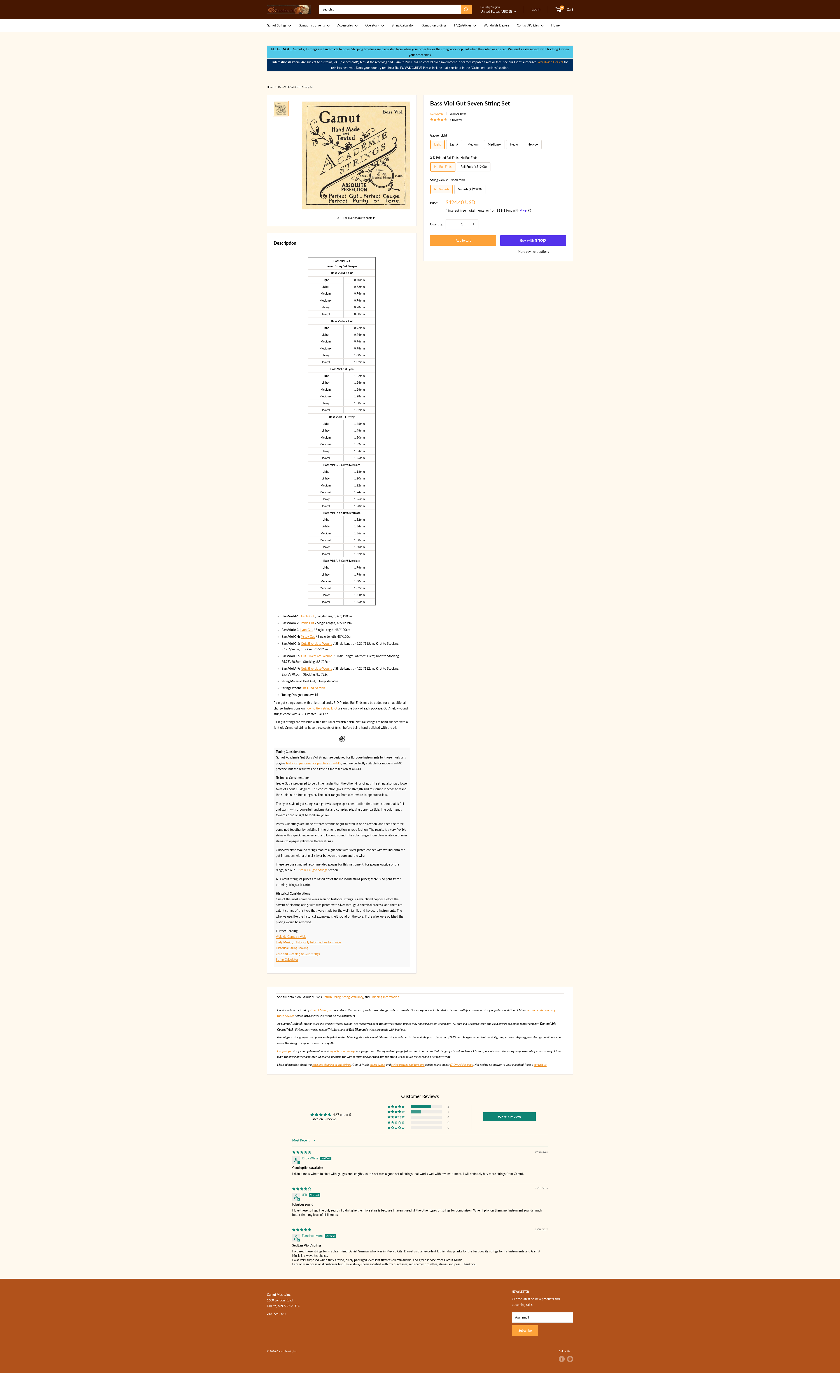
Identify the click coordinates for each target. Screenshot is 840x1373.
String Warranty (352, 997)
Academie (436, 113)
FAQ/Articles (462, 25)
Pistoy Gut (308, 636)
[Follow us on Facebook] (562, 1359)
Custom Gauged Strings (311, 870)
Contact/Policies (528, 25)
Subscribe (525, 1330)
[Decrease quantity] (450, 224)
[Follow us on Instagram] (570, 1359)
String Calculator (403, 25)
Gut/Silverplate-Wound (316, 643)
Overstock (372, 25)
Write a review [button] (509, 1117)
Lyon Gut (306, 630)
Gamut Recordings (434, 25)
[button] (396, 1106)
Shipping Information (385, 997)
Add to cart (463, 240)
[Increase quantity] (473, 224)
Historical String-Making (292, 948)
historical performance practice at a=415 (313, 763)
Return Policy (331, 997)
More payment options (533, 251)
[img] (301, 1152)
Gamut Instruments (312, 25)
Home (555, 25)
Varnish (320, 688)
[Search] (466, 9)
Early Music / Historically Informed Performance (308, 942)
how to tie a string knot (321, 708)
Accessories (345, 25)
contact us (540, 1064)
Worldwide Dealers (496, 25)
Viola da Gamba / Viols (291, 936)
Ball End (308, 688)
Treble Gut (307, 616)
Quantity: (436, 224)
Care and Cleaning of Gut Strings (298, 954)
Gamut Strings (276, 25)
